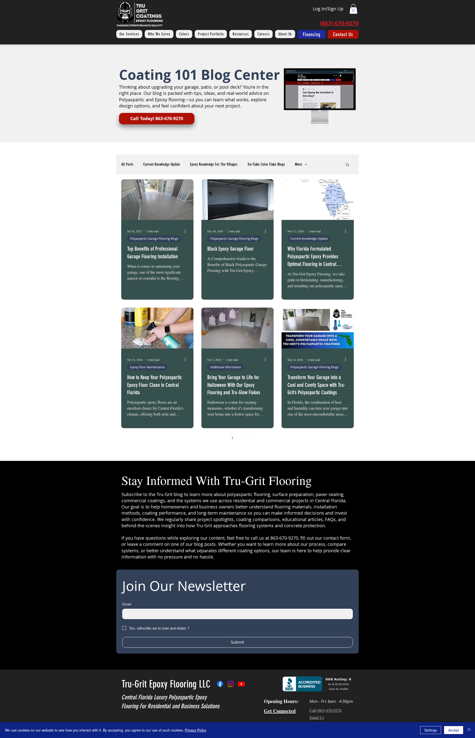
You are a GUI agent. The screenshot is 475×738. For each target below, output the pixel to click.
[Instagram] (231, 684)
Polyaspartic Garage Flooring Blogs (154, 238)
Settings (430, 730)
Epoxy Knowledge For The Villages (214, 164)
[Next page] (253, 437)
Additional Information (225, 367)
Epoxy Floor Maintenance (147, 367)
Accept (453, 730)
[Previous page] (221, 437)
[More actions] (187, 231)
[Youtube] (241, 684)
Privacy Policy (195, 730)
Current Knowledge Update (161, 164)
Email (126, 604)
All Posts (127, 164)
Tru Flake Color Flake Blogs (266, 164)
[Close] (469, 730)
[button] (353, 9)
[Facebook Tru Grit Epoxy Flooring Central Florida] (220, 684)
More (298, 164)
